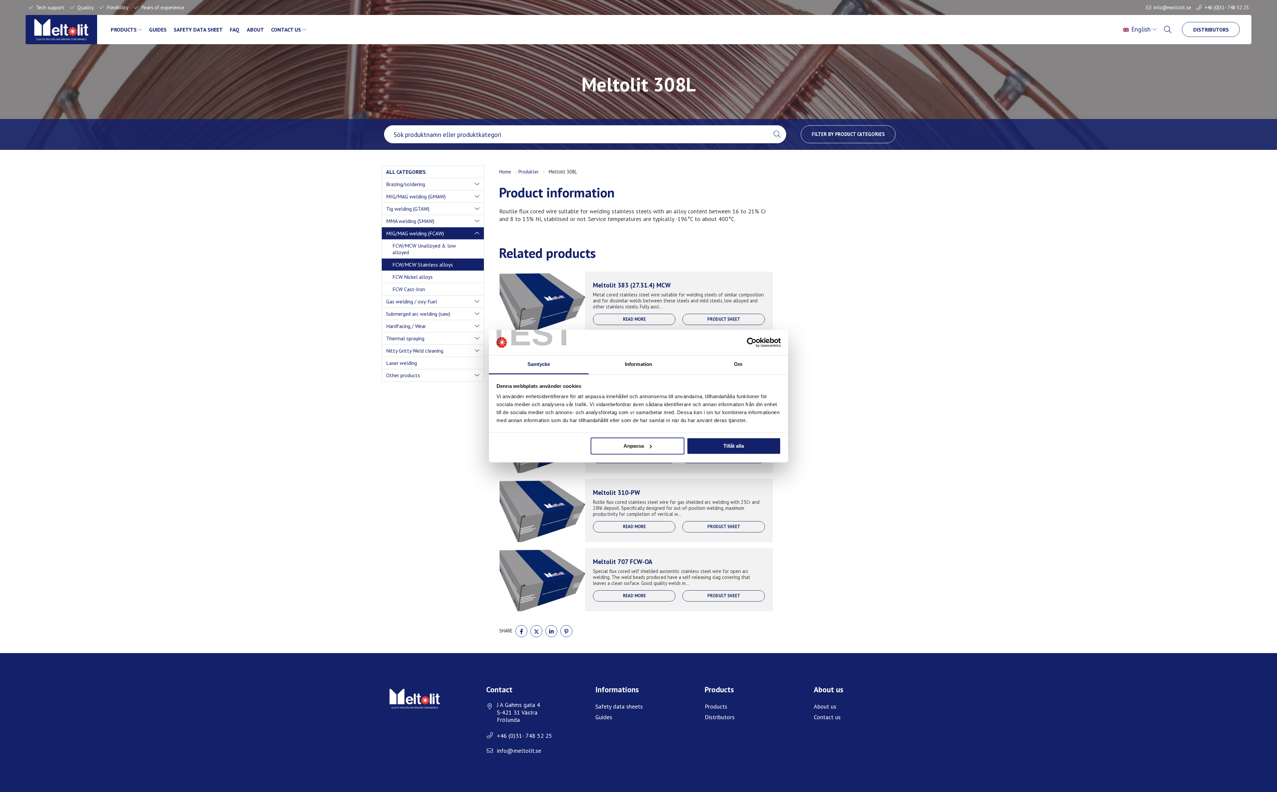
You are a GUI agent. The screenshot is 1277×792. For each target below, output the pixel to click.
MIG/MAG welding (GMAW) (416, 196)
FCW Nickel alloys (412, 277)
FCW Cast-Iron (408, 289)
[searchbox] (576, 134)
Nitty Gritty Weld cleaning (414, 350)
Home (505, 172)
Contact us (286, 29)
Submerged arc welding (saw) (418, 313)
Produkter (528, 172)
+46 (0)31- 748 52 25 (1227, 7)
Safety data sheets (619, 706)
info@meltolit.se (1172, 7)
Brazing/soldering (405, 184)
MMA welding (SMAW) (410, 221)
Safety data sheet (198, 29)
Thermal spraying (405, 338)
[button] (777, 134)
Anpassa (634, 446)
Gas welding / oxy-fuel (411, 301)
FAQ (234, 29)
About (255, 29)
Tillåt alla (733, 446)
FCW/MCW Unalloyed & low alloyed (424, 249)
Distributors (1211, 29)
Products (124, 29)
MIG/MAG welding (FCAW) (415, 233)
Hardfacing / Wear (406, 326)
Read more (634, 319)
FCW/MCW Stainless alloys (422, 264)
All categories (406, 172)
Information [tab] (638, 364)
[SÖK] (1168, 29)
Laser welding (401, 363)
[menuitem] (1140, 29)
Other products (403, 375)
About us (825, 706)
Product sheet (723, 319)
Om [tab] (738, 364)
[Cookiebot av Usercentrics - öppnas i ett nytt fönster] (752, 342)
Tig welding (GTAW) (407, 208)
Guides (158, 29)
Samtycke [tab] (538, 364)
